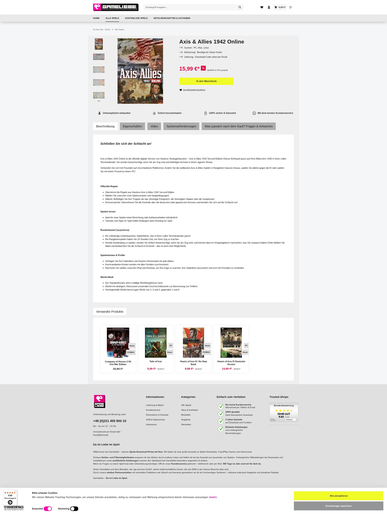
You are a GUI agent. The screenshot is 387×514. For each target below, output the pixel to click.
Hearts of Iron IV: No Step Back (193, 363)
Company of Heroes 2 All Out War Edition (118, 363)
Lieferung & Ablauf (155, 405)
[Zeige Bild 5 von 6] (149, 100)
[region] (133, 71)
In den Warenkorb (206, 81)
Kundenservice (153, 410)
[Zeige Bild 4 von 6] (144, 100)
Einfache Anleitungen (236, 427)
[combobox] (190, 7)
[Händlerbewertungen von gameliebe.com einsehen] (284, 414)
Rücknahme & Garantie (157, 415)
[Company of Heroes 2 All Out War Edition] (118, 343)
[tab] (105, 126)
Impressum (151, 424)
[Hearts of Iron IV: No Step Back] (193, 343)
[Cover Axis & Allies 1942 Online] (140, 71)
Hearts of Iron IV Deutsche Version (231, 363)
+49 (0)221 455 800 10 (109, 421)
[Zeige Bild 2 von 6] (135, 100)
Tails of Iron (156, 361)
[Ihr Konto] (269, 7)
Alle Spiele (186, 405)
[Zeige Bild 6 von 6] (154, 100)
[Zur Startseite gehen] (115, 7)
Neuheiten (186, 424)
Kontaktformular (100, 435)
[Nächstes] (99, 101)
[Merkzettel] (262, 7)
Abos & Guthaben (189, 410)
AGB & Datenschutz (155, 419)
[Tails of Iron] (156, 343)
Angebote (185, 419)
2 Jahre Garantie (233, 419)
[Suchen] (240, 7)
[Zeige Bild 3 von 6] (139, 100)
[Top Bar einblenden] (290, 7)
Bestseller (186, 415)
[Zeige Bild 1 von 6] (128, 100)
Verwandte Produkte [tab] (109, 311)
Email (112, 431)
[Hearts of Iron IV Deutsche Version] (231, 343)
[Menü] (15, 491)
